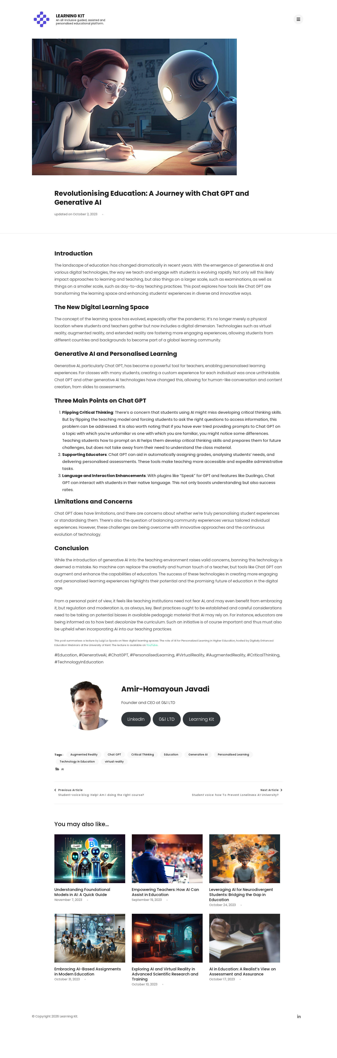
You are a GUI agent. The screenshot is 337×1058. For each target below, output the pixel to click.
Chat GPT (114, 754)
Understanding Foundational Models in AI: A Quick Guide (82, 892)
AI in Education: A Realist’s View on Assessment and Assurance (242, 971)
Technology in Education (77, 761)
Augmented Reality (84, 754)
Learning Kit (70, 16)
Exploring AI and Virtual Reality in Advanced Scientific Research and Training (165, 974)
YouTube (152, 645)
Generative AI (198, 754)
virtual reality (114, 761)
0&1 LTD (167, 719)
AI (62, 769)
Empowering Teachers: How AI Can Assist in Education (165, 892)
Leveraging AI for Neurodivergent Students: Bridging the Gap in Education (241, 894)
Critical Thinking (142, 754)
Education (171, 754)
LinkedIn (136, 719)
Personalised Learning (233, 754)
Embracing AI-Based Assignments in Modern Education (87, 971)
